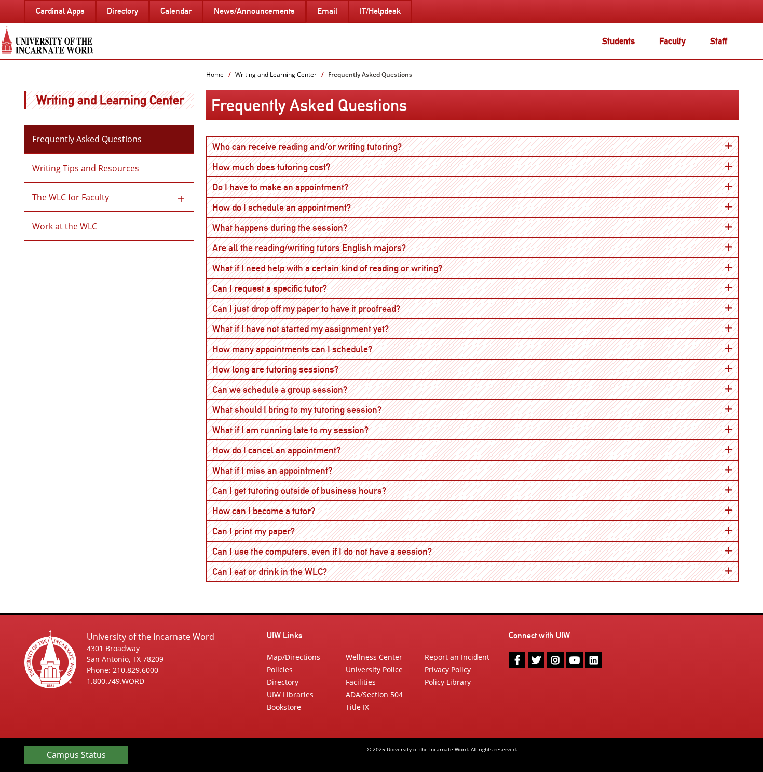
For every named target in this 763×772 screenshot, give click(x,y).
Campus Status (76, 755)
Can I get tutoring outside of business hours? (309, 490)
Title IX (357, 707)
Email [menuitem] (327, 11)
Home (215, 74)
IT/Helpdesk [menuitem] (380, 11)
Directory (282, 682)
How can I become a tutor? (273, 510)
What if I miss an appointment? (282, 470)
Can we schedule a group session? (289, 389)
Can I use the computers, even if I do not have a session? (332, 551)
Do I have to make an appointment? (290, 186)
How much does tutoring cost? (281, 166)
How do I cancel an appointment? (286, 450)
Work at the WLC (64, 226)
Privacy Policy (448, 669)
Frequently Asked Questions (87, 139)
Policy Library (448, 682)
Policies (280, 669)
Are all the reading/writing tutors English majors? (319, 247)
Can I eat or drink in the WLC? (279, 571)
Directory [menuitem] (122, 11)
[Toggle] (181, 197)
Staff (718, 41)
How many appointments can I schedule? (302, 348)
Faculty (672, 41)
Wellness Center (374, 657)
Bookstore (284, 707)
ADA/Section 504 (374, 694)
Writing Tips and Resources (85, 168)
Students (618, 41)
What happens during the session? (289, 227)
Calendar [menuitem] (176, 11)
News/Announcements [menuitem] (254, 11)
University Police (374, 669)
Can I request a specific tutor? (279, 288)
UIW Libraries (290, 694)
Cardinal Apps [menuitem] (60, 11)
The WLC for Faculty (70, 197)
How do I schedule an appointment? (291, 207)
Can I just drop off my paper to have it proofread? (316, 308)
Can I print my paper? (263, 530)
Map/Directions (293, 657)
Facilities (361, 682)
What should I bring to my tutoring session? (306, 409)
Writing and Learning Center (110, 99)
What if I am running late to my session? (300, 429)
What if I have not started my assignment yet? (310, 328)
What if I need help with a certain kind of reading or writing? (337, 267)
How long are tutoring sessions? (285, 369)
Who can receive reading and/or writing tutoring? (316, 146)
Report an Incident (457, 657)
